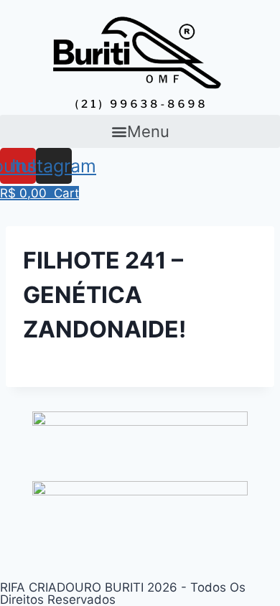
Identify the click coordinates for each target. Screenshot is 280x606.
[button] (140, 131)
